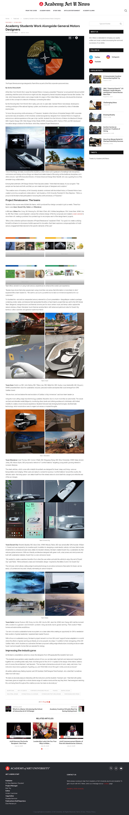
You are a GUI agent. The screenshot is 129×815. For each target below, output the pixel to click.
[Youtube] (121, 768)
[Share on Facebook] (43, 702)
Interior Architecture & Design (51, 694)
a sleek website (77, 214)
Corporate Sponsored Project (39, 690)
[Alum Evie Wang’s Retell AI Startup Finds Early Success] (95, 142)
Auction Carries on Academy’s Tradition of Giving (111, 129)
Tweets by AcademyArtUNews (99, 158)
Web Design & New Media (71, 694)
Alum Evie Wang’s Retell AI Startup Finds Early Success (113, 140)
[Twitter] (111, 768)
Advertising (10, 690)
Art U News (14, 32)
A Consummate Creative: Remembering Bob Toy (112, 77)
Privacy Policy (91, 812)
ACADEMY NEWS (45, 10)
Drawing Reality (109, 115)
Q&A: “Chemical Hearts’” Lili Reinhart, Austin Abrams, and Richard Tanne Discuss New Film (113, 91)
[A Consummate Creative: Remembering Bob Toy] (95, 79)
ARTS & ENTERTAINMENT (72, 10)
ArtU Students (22, 690)
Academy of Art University (75, 788)
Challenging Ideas (110, 102)
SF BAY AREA (57, 10)
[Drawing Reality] (95, 118)
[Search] (126, 11)
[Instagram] (116, 768)
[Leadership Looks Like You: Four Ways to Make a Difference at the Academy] (45, 731)
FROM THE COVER (31, 10)
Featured (16, 18)
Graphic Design (65, 690)
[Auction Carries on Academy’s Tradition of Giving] (95, 130)
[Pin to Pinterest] (47, 702)
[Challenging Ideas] (95, 106)
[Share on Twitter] (45, 702)
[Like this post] (41, 702)
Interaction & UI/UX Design (29, 694)
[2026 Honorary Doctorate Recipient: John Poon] (19, 731)
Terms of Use (80, 812)
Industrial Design (12, 694)
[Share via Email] (49, 702)
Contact (106, 783)
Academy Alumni (89, 10)
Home (7, 18)
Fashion (55, 690)
